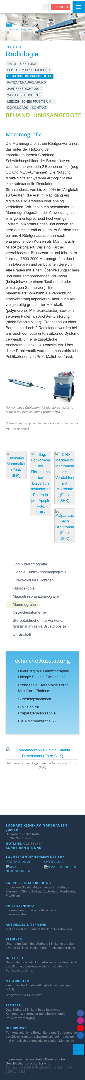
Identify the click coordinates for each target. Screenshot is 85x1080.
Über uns (28, 64)
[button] (46, 7)
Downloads (17, 107)
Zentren (14, 1005)
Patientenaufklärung (26, 82)
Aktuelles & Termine (26, 925)
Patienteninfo (20, 906)
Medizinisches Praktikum (29, 101)
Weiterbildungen (23, 95)
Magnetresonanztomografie (36, 596)
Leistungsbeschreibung (28, 70)
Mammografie (24, 604)
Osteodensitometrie (29, 612)
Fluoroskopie (23, 588)
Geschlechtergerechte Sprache (28, 1063)
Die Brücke (17, 1028)
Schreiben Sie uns (24, 848)
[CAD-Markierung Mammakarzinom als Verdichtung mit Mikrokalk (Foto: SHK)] (64, 477)
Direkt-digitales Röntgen (33, 580)
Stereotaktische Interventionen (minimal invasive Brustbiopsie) (39, 623)
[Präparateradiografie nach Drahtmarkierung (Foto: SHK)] (64, 525)
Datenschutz (33, 1059)
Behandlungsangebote (29, 76)
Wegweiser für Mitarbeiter (24, 995)
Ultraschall (22, 634)
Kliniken (15, 939)
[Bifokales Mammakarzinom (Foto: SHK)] (16, 465)
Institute (15, 958)
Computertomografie (30, 564)
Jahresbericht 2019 (24, 88)
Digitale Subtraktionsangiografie (39, 572)
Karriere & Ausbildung (29, 883)
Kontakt (39, 107)
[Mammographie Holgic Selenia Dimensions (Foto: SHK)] (42, 753)
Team (11, 64)
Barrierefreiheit (55, 1059)
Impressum (14, 1059)
